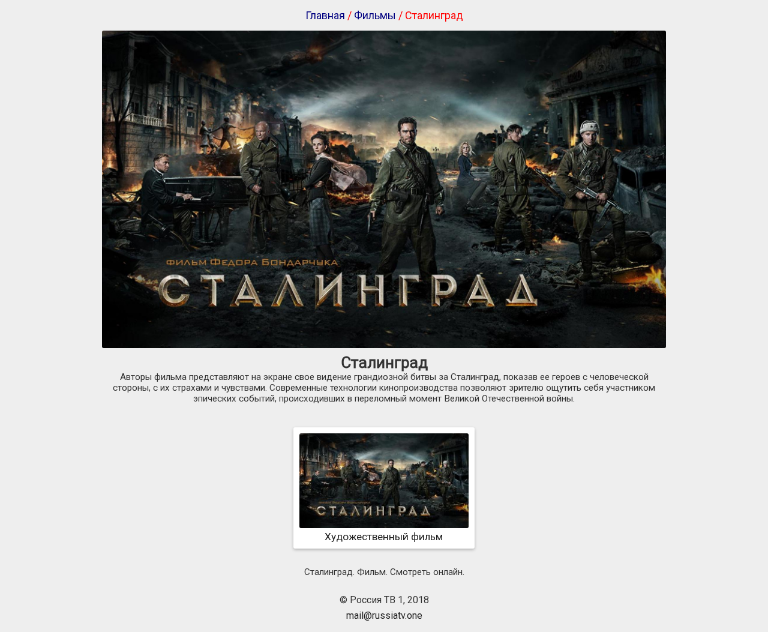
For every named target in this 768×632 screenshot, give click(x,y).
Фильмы (375, 15)
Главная (325, 15)
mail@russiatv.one (384, 615)
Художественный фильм (384, 537)
